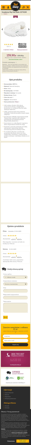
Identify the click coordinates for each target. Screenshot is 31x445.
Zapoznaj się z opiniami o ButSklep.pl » (15, 382)
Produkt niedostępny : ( (9, 62)
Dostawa (7, 407)
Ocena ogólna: (7, 274)
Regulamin (8, 396)
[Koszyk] (28, 7)
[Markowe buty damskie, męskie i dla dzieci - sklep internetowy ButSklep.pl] (15, 6)
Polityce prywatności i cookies (19, 432)
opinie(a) (6, 49)
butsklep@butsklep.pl (15, 364)
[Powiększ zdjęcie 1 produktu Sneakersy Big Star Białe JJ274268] (15, 29)
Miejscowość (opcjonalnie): (11, 294)
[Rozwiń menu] (4, 7)
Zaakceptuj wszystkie (22, 441)
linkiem (3, 429)
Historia (7, 394)
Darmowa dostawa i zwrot (15, 59)
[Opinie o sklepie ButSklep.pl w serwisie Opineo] (10, 378)
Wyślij (5, 317)
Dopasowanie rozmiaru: (10, 281)
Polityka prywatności (10, 398)
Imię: (4, 287)
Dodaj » (12, 49)
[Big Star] (22, 45)
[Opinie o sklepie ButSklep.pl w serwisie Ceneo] (20, 378)
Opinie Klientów (9, 392)
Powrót (5, 13)
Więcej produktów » (22, 49)
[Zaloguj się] (8, 7)
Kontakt (7, 405)
